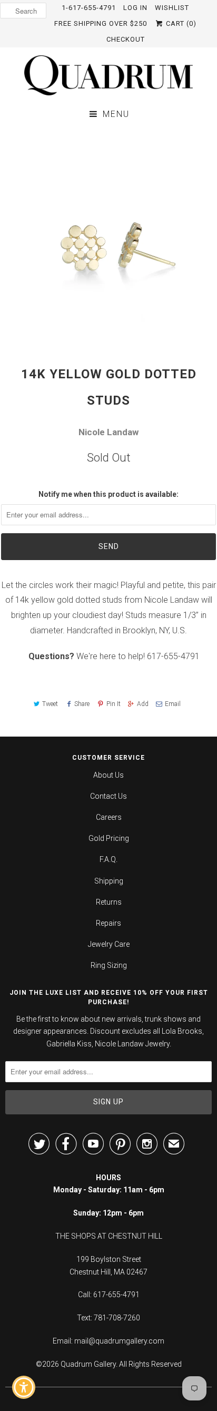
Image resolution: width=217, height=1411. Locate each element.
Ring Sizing (109, 965)
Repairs (108, 923)
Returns (109, 902)
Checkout (125, 39)
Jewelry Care (109, 944)
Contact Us (108, 796)
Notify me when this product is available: (108, 494)
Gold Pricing (108, 838)
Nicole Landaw (108, 432)
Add (143, 704)
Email (173, 704)
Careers (109, 817)
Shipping (108, 881)
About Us (108, 775)
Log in (135, 8)
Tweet (50, 704)
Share (82, 704)
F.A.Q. (108, 859)
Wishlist (172, 8)
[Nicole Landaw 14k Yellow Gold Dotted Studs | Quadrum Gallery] (108, 235)
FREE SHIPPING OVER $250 (100, 23)
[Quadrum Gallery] (108, 75)
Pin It (113, 704)
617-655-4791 (173, 656)
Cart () (180, 23)
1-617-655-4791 (89, 8)
